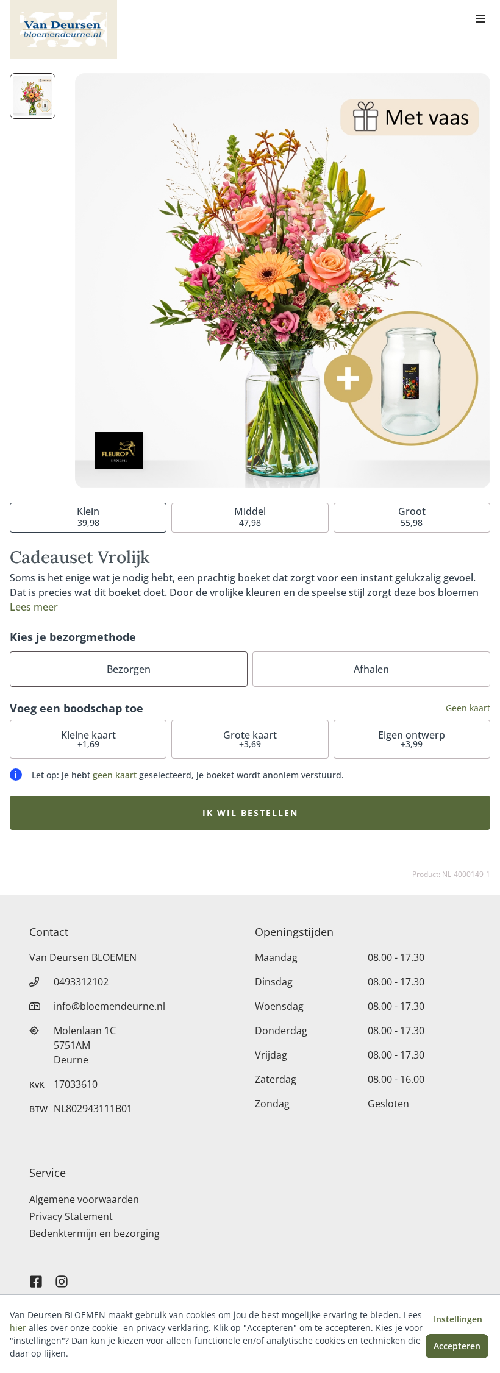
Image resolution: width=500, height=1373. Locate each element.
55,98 (412, 516)
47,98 (250, 516)
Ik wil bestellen (250, 812)
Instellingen (458, 1319)
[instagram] (61, 1276)
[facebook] (36, 1276)
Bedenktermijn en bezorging (94, 1233)
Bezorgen (129, 669)
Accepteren (457, 1346)
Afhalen (371, 669)
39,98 (88, 516)
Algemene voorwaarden (84, 1199)
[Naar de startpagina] (63, 29)
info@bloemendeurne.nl (109, 1006)
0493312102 (81, 981)
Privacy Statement (71, 1216)
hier (18, 1327)
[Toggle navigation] (480, 19)
